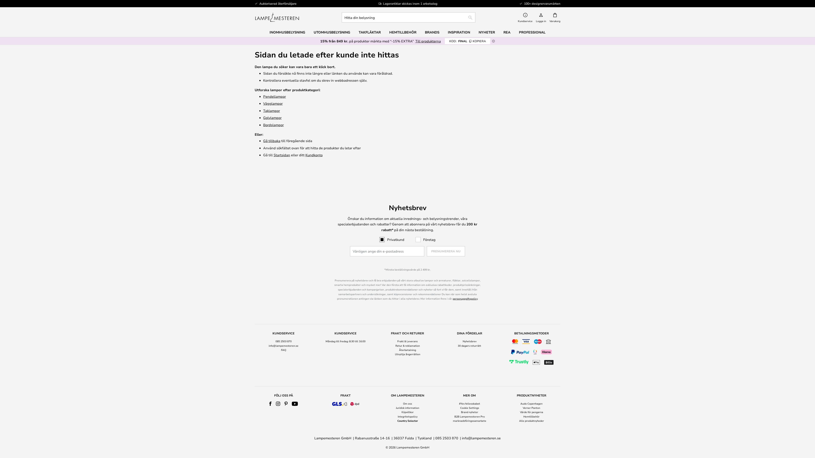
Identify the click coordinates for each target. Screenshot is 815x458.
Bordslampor (273, 125)
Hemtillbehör (531, 416)
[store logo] (277, 17)
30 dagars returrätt (469, 345)
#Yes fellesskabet (469, 403)
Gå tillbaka (271, 140)
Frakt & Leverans (407, 341)
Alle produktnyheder (531, 420)
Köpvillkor (408, 412)
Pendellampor (274, 96)
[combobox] (408, 17)
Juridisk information (407, 407)
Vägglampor (273, 103)
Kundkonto (314, 155)
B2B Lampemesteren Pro (469, 416)
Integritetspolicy (407, 416)
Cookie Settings (469, 407)
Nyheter (487, 32)
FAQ (283, 350)
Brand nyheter (469, 412)
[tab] (283, 349)
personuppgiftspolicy (465, 298)
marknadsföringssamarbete (469, 420)
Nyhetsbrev (469, 341)
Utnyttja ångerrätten (407, 354)
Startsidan (282, 155)
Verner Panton (531, 407)
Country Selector (407, 420)
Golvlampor (272, 117)
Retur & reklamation (407, 345)
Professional (532, 32)
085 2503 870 (283, 341)
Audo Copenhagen (531, 403)
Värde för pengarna (531, 412)
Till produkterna (428, 41)
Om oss (407, 403)
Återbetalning (407, 350)
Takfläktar (370, 32)
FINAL (467, 41)
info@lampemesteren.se (283, 345)
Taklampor (271, 110)
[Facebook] (270, 404)
